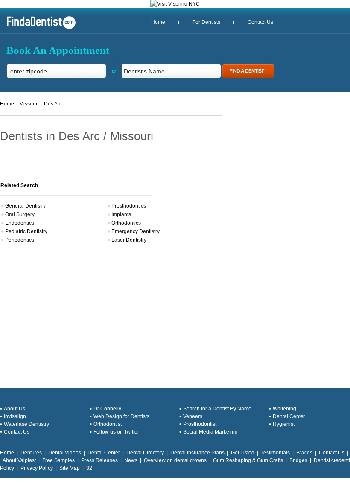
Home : (8, 104)
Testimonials (275, 453)
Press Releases (99, 460)
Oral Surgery (20, 214)
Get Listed (242, 453)
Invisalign (15, 416)
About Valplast (19, 460)
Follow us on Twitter (116, 432)
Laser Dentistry (128, 240)
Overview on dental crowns (175, 460)
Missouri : (30, 104)
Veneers (192, 416)
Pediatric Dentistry (26, 231)
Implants (121, 214)
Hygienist (284, 424)
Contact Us (260, 22)
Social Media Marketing (210, 432)
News (130, 460)
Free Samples (58, 460)
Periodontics (19, 240)
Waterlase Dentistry (26, 424)
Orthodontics (126, 223)
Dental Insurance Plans (197, 453)
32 (89, 468)
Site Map (69, 468)
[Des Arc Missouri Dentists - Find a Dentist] (38, 28)
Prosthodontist (199, 424)
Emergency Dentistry (135, 231)
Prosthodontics (128, 206)
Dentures (31, 453)
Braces (304, 453)
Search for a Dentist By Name (217, 409)
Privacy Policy (36, 468)
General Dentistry (25, 206)
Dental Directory (145, 453)
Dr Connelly (107, 409)
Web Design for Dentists (121, 416)
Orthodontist (107, 424)
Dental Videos (64, 453)
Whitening (284, 409)
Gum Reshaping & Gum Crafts (248, 460)
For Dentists (206, 22)
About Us (14, 409)
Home (158, 22)
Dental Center (289, 416)
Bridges (298, 460)
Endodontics (19, 223)
